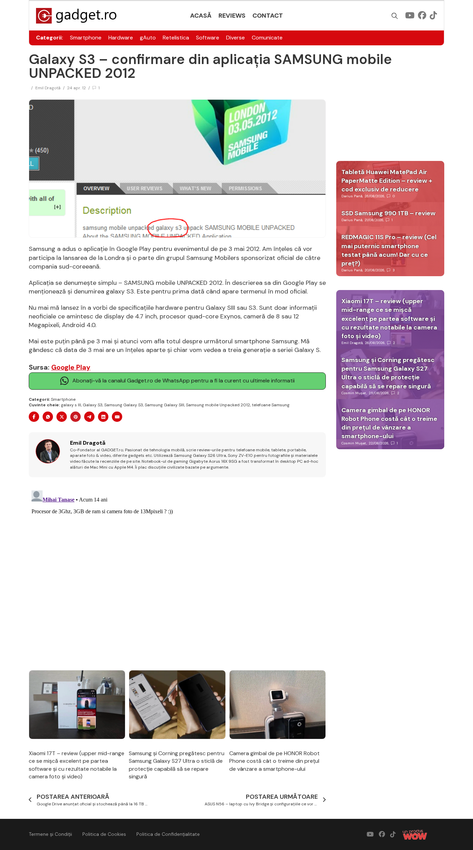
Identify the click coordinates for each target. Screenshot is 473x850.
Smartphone (85, 37)
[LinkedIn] (103, 417)
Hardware (120, 37)
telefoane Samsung (270, 405)
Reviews (232, 15)
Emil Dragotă (48, 88)
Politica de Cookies (104, 834)
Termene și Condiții (50, 834)
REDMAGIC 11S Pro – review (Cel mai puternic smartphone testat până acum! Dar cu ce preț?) (389, 250)
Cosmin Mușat (353, 393)
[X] (61, 417)
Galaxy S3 (92, 405)
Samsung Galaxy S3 (123, 405)
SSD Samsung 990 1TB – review (388, 213)
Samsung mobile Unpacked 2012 (218, 405)
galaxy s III (71, 405)
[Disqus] (177, 574)
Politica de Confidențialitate (168, 834)
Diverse (235, 37)
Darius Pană (351, 196)
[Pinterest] (75, 417)
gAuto (148, 37)
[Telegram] (89, 417)
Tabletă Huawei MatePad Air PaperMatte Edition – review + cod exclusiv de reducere (386, 180)
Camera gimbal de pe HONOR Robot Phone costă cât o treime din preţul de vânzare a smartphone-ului (274, 761)
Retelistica (176, 37)
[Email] (117, 417)
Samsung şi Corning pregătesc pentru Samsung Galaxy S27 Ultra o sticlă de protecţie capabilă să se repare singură (176, 765)
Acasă (201, 15)
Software (207, 37)
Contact (267, 15)
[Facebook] (34, 417)
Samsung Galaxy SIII (164, 405)
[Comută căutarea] (394, 16)
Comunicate (267, 37)
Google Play (70, 367)
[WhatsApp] (48, 417)
